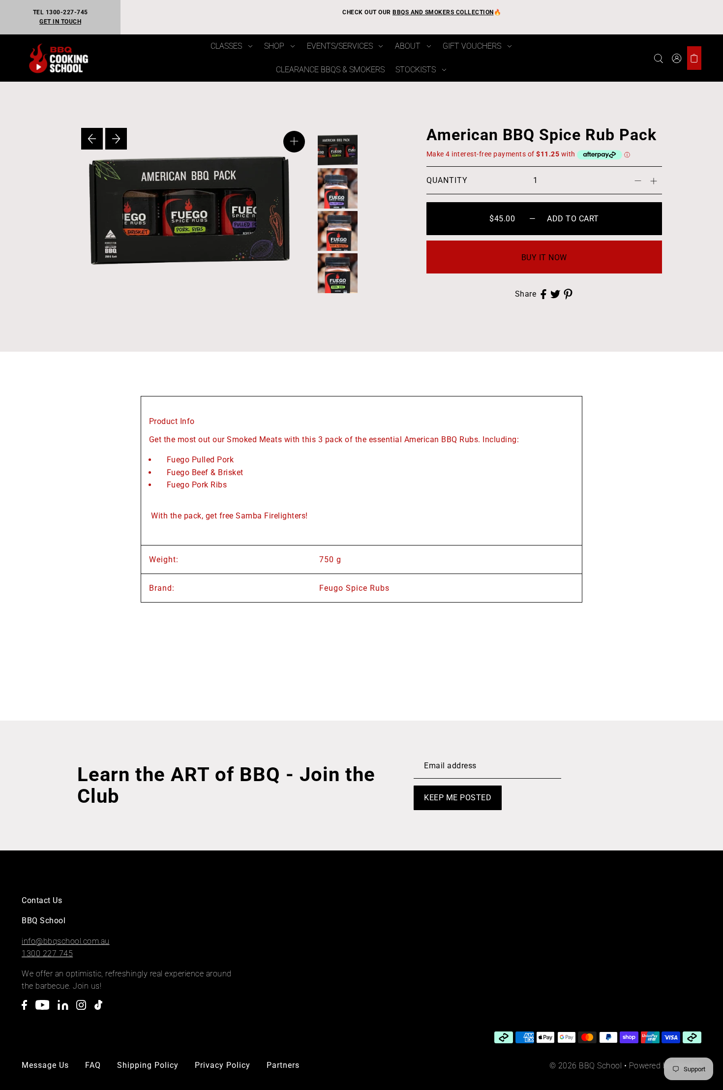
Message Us (45, 1065)
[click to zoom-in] (294, 141)
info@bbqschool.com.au (66, 941)
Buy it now (544, 257)
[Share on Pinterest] (568, 294)
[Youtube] (45, 1010)
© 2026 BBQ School (585, 1065)
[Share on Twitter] (555, 294)
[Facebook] (27, 1010)
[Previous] (92, 139)
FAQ (93, 1065)
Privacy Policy (222, 1065)
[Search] (658, 58)
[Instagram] (84, 1010)
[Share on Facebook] (543, 294)
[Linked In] (66, 1010)
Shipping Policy (148, 1065)
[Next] (116, 139)
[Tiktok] (101, 1010)
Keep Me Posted (457, 797)
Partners (283, 1065)
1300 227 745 (47, 953)
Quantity (447, 180)
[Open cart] (694, 58)
